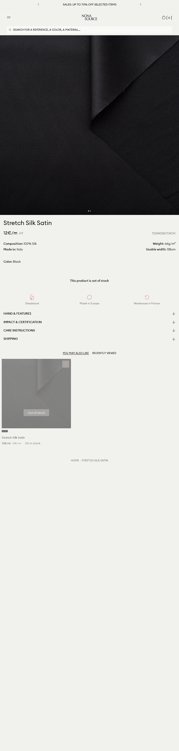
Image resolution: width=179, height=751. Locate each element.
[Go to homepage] (89, 17)
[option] (89, 125)
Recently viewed (104, 353)
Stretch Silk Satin (95, 460)
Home (75, 460)
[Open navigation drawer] (8, 17)
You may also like (76, 353)
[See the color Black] (5, 431)
